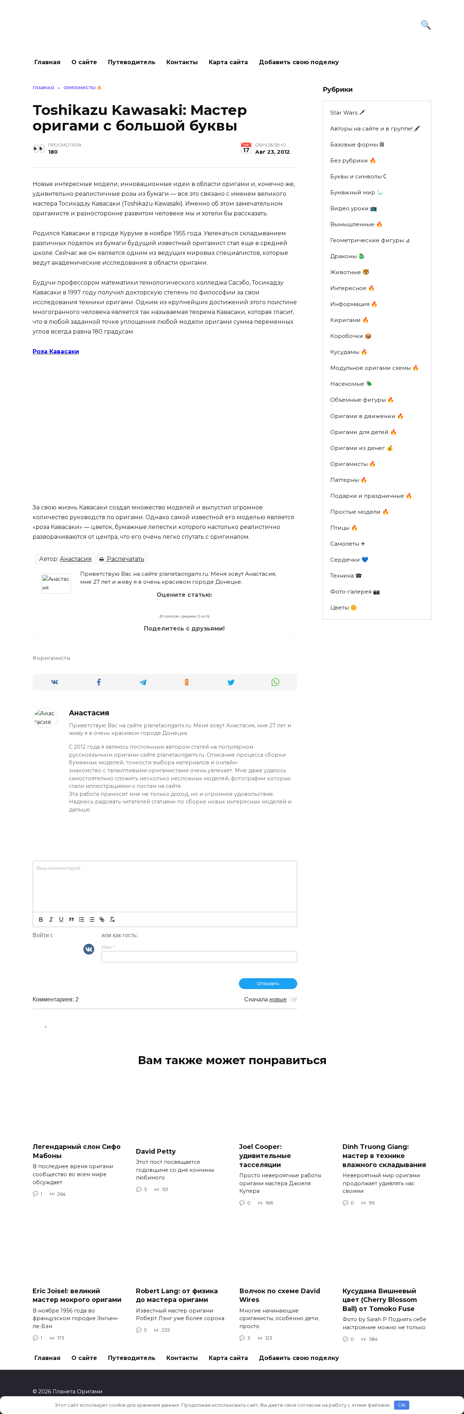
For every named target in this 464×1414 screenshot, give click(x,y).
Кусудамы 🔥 (349, 351)
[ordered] (81, 919)
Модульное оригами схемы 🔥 (374, 367)
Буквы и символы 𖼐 (358, 176)
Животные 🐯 (349, 272)
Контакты (182, 62)
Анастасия (76, 558)
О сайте (84, 62)
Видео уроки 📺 (353, 208)
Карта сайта (228, 62)
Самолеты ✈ (347, 543)
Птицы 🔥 (344, 527)
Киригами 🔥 (349, 320)
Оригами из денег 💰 (361, 448)
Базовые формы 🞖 (357, 144)
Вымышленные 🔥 (356, 224)
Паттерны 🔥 (348, 479)
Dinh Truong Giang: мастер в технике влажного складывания (384, 1155)
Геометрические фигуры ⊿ (370, 240)
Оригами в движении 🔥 (367, 416)
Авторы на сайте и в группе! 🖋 (375, 128)
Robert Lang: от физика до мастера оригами (177, 1295)
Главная (47, 62)
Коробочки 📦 (351, 335)
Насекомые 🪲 (351, 383)
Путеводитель (132, 62)
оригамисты (53, 658)
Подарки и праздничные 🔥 (371, 495)
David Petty (156, 1151)
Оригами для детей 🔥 (363, 432)
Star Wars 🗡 (347, 112)
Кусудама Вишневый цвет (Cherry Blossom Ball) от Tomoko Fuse (380, 1299)
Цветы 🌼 (343, 607)
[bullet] (92, 919)
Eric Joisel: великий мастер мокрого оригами (77, 1295)
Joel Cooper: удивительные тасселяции (265, 1155)
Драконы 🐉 (347, 256)
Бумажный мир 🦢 (357, 192)
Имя (108, 947)
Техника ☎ (346, 575)
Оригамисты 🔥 (353, 463)
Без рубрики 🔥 (353, 160)
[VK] (88, 949)
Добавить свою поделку (299, 62)
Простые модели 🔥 (359, 511)
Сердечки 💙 (349, 559)
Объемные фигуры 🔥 (362, 399)
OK (402, 1405)
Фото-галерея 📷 (355, 591)
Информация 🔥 (354, 304)
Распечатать (124, 558)
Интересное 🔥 (352, 288)
